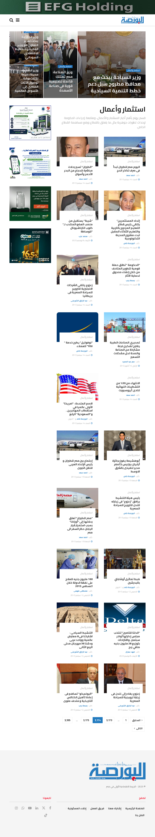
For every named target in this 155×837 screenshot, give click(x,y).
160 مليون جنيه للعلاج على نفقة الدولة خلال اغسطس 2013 (79, 583)
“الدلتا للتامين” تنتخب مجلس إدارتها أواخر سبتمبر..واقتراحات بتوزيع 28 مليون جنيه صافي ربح (127, 640)
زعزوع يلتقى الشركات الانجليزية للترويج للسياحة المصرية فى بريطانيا (80, 290)
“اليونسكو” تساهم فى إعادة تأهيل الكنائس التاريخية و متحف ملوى (78, 697)
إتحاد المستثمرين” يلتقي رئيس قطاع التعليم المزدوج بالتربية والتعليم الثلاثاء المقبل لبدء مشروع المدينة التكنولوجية (125, 229)
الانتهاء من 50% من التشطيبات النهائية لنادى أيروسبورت (128, 387)
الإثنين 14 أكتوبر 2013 (129, 366)
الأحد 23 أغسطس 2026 (110, 98)
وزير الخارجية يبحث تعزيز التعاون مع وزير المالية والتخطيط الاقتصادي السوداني (27, 47)
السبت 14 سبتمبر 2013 (128, 179)
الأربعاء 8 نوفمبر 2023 (81, 240)
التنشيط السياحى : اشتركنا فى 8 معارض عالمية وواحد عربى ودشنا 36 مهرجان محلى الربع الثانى (78, 640)
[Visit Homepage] (132, 20)
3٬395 (67, 720)
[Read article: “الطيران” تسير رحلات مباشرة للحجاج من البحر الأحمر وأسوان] (77, 151)
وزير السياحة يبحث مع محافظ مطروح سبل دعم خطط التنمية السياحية (114, 84)
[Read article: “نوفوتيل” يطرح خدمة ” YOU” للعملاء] (77, 327)
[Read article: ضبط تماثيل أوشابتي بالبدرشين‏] (125, 563)
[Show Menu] (17, 20)
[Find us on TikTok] (45, 815)
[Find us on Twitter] (43, 808)
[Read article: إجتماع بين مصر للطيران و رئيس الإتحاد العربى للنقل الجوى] (77, 445)
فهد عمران (130, 652)
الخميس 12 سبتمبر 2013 (128, 591)
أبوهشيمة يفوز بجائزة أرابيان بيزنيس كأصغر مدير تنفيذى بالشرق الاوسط (126, 466)
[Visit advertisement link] (77, 7)
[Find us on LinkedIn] (36, 808)
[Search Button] (11, 20)
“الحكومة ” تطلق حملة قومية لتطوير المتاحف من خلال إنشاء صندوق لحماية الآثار (126, 270)
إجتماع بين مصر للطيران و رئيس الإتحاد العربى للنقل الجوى (78, 464)
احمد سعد (130, 175)
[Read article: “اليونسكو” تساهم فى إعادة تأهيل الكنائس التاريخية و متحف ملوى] (77, 678)
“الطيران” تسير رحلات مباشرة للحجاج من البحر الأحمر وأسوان (78, 170)
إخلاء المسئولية (77, 808)
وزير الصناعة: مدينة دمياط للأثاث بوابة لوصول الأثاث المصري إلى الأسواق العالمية (27, 80)
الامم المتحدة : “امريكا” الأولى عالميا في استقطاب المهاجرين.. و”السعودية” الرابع (78, 409)
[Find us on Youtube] (30, 808)
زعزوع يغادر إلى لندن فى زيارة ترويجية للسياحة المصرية (125, 697)
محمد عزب (83, 236)
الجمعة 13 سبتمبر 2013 (128, 480)
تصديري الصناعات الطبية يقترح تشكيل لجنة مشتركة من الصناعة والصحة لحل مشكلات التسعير (125, 349)
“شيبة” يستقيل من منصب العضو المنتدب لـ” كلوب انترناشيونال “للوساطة (78, 226)
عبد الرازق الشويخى (79, 300)
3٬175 (86, 720)
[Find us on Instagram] (16, 808)
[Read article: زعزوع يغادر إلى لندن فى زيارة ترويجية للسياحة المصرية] (125, 678)
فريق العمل (97, 808)
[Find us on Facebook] (50, 808)
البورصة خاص (130, 98)
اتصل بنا (139, 815)
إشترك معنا (114, 808)
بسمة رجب (130, 280)
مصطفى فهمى (81, 591)
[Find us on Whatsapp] (23, 808)
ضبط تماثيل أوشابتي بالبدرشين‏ (127, 581)
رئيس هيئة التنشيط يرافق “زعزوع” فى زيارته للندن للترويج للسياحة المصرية (125, 503)
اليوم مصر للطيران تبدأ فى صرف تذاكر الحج (126, 168)
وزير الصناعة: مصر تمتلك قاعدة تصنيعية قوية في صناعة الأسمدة (61, 81)
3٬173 (109, 720)
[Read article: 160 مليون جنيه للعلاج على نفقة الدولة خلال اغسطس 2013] (77, 563)
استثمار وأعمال (133, 70)
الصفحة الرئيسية (134, 808)
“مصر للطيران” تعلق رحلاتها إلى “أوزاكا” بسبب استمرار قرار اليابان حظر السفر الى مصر (80, 525)
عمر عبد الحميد (128, 361)
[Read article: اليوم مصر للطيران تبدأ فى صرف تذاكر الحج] (125, 151)
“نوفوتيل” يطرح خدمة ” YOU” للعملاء (78, 344)
